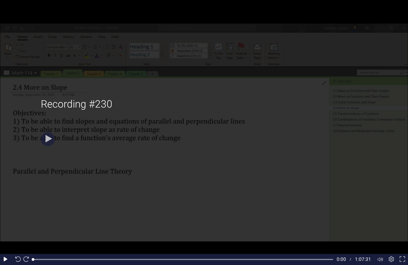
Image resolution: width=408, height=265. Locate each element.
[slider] (183, 259)
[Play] (48, 139)
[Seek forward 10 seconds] (27, 259)
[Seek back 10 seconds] (16, 259)
